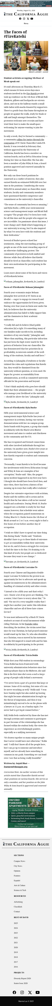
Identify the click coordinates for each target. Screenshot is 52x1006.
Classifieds (18, 906)
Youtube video (31, 624)
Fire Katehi (31, 93)
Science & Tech (20, 890)
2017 (16, 962)
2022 (16, 937)
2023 (16, 932)
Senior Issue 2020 (21, 983)
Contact (17, 911)
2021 (16, 942)
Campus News (19, 861)
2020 (16, 947)
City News (18, 866)
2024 (16, 928)
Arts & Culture (19, 885)
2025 (16, 923)
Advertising (18, 901)
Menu (26, 23)
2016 (16, 966)
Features (17, 875)
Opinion (17, 870)
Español (17, 880)
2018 (16, 957)
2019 (16, 952)
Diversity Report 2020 (22, 978)
